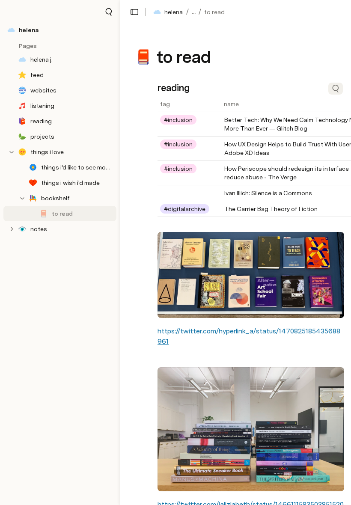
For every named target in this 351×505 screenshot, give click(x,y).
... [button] (194, 12)
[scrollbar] (217, 224)
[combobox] (189, 120)
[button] (109, 12)
